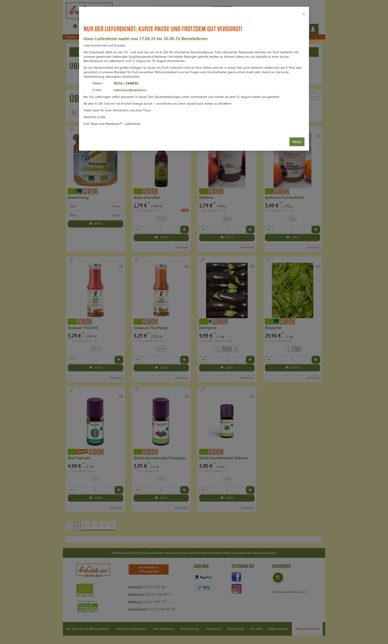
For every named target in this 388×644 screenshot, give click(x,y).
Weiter (297, 142)
